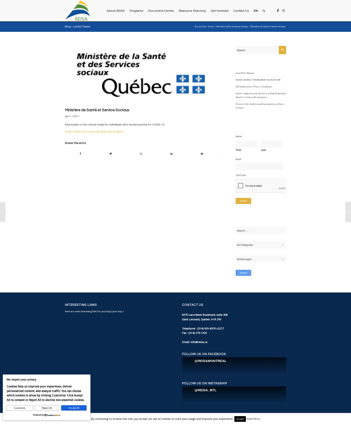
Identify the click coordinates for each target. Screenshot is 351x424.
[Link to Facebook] (278, 10)
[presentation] (263, 186)
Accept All (74, 408)
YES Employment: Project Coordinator (254, 86)
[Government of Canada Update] (3, 212)
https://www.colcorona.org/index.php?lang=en (94, 131)
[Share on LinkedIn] (171, 154)
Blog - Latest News (77, 26)
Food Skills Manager (245, 72)
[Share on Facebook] (80, 154)
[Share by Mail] (202, 154)
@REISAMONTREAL (211, 361)
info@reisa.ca (198, 342)
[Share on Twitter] (111, 154)
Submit (243, 201)
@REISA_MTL (205, 390)
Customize (19, 408)
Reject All (47, 408)
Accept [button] (240, 419)
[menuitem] (115, 10)
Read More (253, 419)
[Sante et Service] (141, 73)
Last (263, 150)
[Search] (263, 10)
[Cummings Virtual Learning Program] (348, 212)
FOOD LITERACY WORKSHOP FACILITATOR (258, 79)
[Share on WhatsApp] (141, 154)
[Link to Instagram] (283, 10)
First (238, 150)
